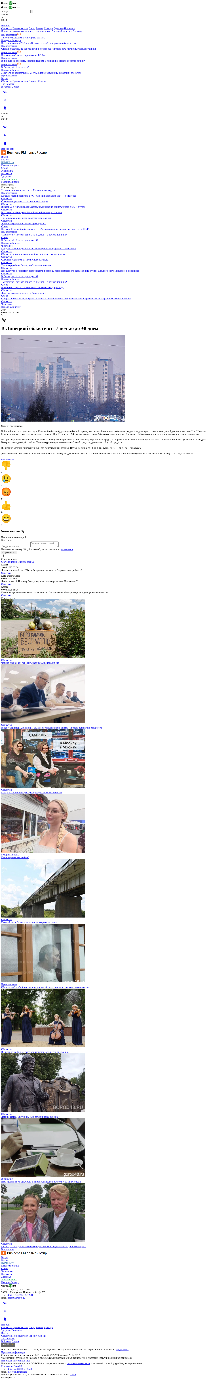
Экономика (7, 170)
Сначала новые (9, 562)
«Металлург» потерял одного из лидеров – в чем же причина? (34, 234)
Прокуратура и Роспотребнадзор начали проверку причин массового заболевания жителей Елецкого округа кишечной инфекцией (70, 270)
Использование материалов (15, 1360)
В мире (15, 86)
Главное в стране (10, 165)
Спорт (32, 28)
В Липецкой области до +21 (16, 67)
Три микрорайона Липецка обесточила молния (26, 218)
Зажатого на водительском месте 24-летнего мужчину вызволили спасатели (41, 72)
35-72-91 (28, 1295)
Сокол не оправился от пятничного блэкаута (24, 201)
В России (6, 86)
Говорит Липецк (37, 81)
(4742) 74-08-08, (15, 1369)
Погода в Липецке (11, 40)
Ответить (6, 573)
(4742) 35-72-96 (15, 1295)
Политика (69, 28)
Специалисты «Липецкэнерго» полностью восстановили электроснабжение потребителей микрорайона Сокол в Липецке (66, 298)
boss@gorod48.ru (16, 1297)
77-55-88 (28, 1369)
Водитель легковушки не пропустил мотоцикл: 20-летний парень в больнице (42, 31)
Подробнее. (122, 1349)
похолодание (8, 459)
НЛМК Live (7, 162)
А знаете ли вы (9, 179)
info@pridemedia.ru (17, 1371)
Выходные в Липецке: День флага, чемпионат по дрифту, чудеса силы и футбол (43, 207)
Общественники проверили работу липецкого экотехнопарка (33, 254)
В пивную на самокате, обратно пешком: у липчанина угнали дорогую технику (43, 60)
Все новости (7, 148)
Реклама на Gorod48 (11, 1366)
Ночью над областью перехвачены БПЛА (23, 55)
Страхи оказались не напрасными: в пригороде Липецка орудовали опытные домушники (48, 48)
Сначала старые (26, 562)
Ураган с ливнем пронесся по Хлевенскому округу (28, 190)
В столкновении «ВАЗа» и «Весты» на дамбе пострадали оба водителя (38, 43)
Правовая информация (13, 1352)
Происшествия (20, 28)
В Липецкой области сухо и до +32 (19, 240)
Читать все (7, 245)
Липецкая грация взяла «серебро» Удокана (23, 223)
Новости (5, 25)
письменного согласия (78, 1363)
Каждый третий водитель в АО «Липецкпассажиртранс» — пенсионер (38, 195)
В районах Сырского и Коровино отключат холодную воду (32, 287)
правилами (67, 549)
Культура (48, 28)
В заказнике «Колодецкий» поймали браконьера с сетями (31, 212)
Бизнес (39, 28)
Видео (4, 78)
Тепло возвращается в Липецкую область (23, 37)
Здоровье (58, 28)
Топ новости (8, 84)
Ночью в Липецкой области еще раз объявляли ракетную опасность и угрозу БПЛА (45, 229)
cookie (73, 1374)
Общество (6, 28)
